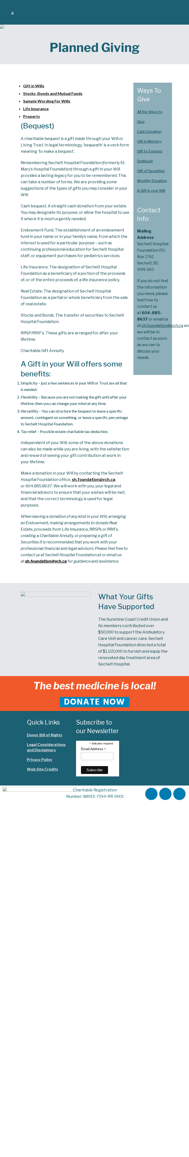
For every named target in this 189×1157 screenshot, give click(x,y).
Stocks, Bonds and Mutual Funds (52, 93)
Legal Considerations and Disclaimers (46, 747)
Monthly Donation (152, 181)
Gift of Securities (151, 171)
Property (31, 116)
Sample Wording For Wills (46, 101)
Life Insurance (36, 108)
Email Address (93, 749)
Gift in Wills (33, 85)
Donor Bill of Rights (44, 734)
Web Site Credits (42, 769)
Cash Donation (149, 131)
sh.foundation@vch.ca (93, 479)
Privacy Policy (39, 759)
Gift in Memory (149, 141)
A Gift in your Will (151, 190)
